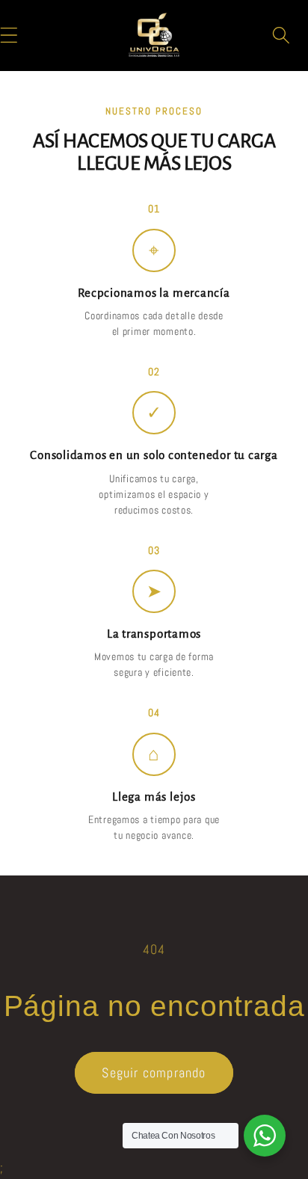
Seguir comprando (154, 1072)
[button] (281, 35)
